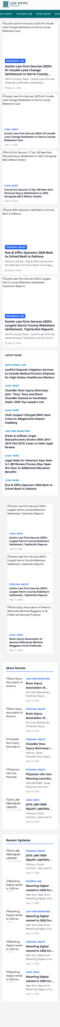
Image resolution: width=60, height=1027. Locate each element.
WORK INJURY (43, 13)
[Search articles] (56, 4)
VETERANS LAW (24, 13)
